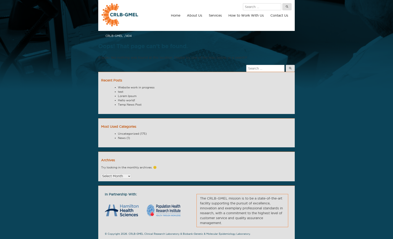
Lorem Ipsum (127, 96)
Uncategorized (128, 133)
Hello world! (126, 100)
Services (215, 15)
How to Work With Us (246, 15)
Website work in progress (136, 87)
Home (175, 15)
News (122, 138)
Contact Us (279, 15)
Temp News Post (130, 104)
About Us (194, 15)
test (120, 91)
